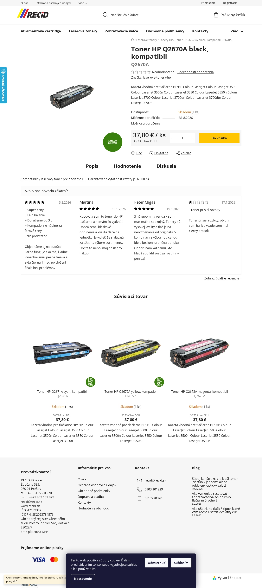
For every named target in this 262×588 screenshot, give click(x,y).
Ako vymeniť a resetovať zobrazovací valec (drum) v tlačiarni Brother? (211, 497)
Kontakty (84, 502)
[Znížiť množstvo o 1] (173, 138)
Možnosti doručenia (145, 123)
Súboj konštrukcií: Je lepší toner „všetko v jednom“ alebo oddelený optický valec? (215, 482)
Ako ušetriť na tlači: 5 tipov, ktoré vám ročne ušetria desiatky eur (216, 510)
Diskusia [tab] (166, 166)
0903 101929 (154, 489)
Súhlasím (181, 563)
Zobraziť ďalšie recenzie (221, 278)
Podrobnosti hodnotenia (195, 72)
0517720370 (153, 498)
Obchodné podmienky (94, 491)
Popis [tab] (92, 166)
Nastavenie (83, 579)
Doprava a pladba (91, 497)
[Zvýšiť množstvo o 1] (192, 138)
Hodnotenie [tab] (127, 166)
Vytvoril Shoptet (229, 578)
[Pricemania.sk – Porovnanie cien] (29, 584)
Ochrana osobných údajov (54, 3)
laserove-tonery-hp (157, 77)
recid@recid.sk (155, 480)
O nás (24, 3)
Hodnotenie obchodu (93, 508)
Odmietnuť (156, 563)
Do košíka (219, 138)
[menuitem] (41, 31)
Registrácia (230, 3)
